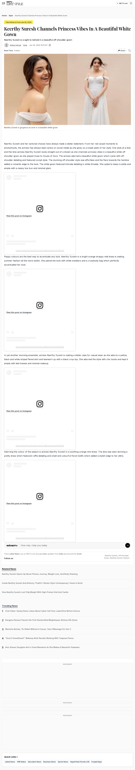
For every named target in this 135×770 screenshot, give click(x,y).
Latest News (14, 554)
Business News (49, 762)
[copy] (129, 50)
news (44, 554)
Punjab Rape (96, 762)
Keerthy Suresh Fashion (120, 558)
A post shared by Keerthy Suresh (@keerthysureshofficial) (40, 250)
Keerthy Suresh (111, 555)
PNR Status (21, 762)
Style (25, 45)
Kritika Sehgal (15, 45)
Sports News (63, 762)
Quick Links (10, 757)
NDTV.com (123, 3)
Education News (34, 762)
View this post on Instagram (19, 216)
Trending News (10, 606)
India (61, 554)
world (79, 554)
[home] (15, 3)
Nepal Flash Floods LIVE (79, 762)
